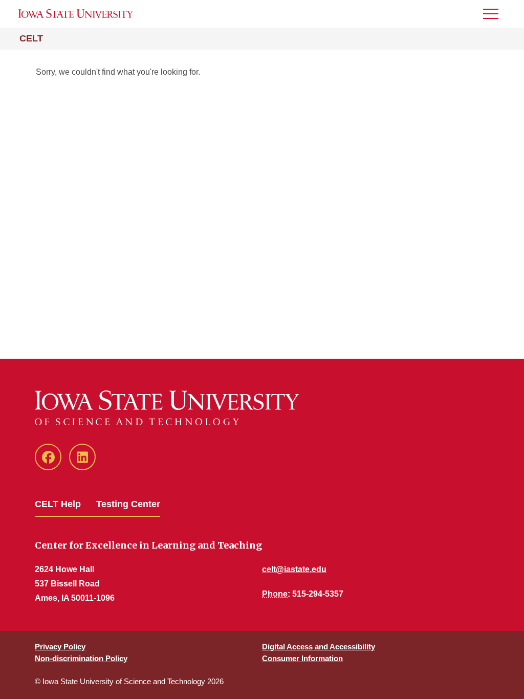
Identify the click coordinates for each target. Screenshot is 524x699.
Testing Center (128, 504)
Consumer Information (302, 658)
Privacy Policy (60, 646)
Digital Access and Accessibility (318, 646)
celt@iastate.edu (294, 569)
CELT (31, 38)
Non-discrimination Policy (81, 658)
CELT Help (58, 504)
